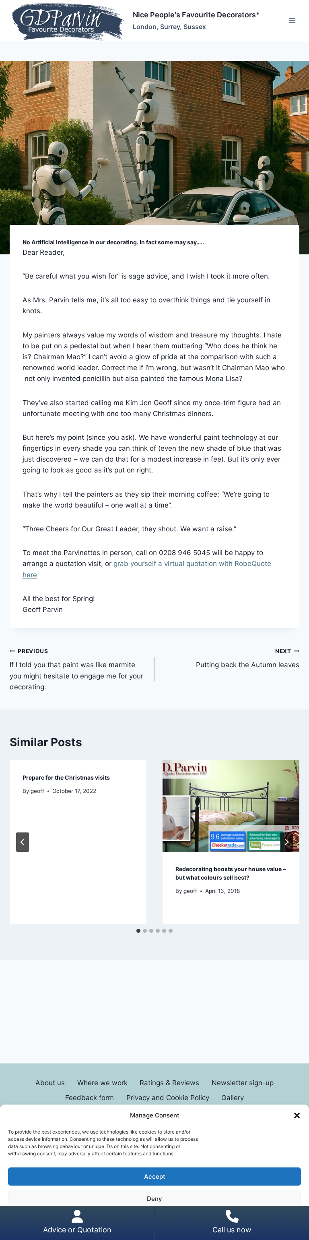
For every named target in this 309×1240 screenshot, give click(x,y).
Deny (154, 1199)
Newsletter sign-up (243, 1083)
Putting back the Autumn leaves (247, 658)
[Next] (286, 842)
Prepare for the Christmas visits (66, 777)
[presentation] (231, 806)
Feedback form (89, 1098)
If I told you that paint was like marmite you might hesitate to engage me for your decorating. (76, 669)
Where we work (102, 1083)
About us (50, 1083)
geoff (37, 791)
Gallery (232, 1098)
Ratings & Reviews (169, 1083)
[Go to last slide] (22, 842)
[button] (297, 1115)
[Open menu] (291, 21)
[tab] (138, 931)
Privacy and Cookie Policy (167, 1098)
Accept (154, 1176)
